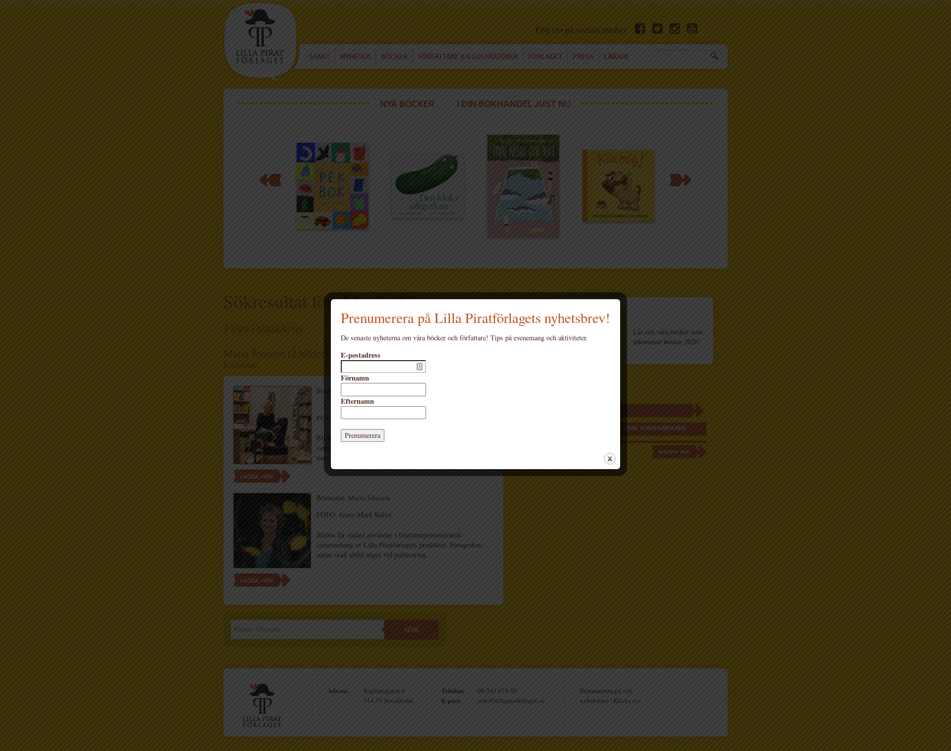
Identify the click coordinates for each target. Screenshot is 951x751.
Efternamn (357, 401)
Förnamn (355, 378)
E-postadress (360, 355)
